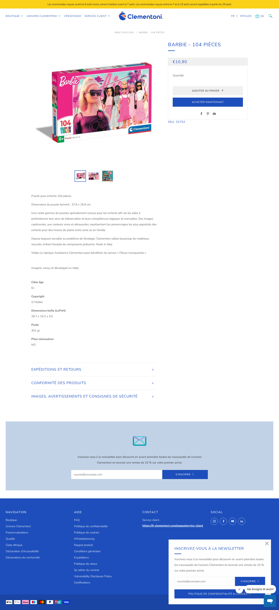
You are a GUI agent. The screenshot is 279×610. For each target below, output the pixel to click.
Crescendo (72, 16)
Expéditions (81, 557)
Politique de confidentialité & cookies (218, 594)
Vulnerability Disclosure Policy (93, 576)
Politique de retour (85, 564)
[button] (80, 176)
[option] (94, 103)
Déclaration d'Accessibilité (22, 551)
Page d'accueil (124, 32)
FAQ (77, 520)
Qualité (10, 539)
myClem (243, 16)
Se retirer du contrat (86, 570)
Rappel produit (83, 545)
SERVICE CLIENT (96, 16)
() (262, 16)
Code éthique (14, 545)
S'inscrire (183, 474)
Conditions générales (87, 551)
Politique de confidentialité (91, 526)
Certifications (82, 582)
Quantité (178, 75)
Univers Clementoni (42, 16)
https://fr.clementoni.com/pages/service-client (172, 526)
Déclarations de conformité (23, 557)
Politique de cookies (86, 532)
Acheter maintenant (208, 102)
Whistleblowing (84, 539)
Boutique (13, 16)
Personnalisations (17, 532)
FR (233, 16)
